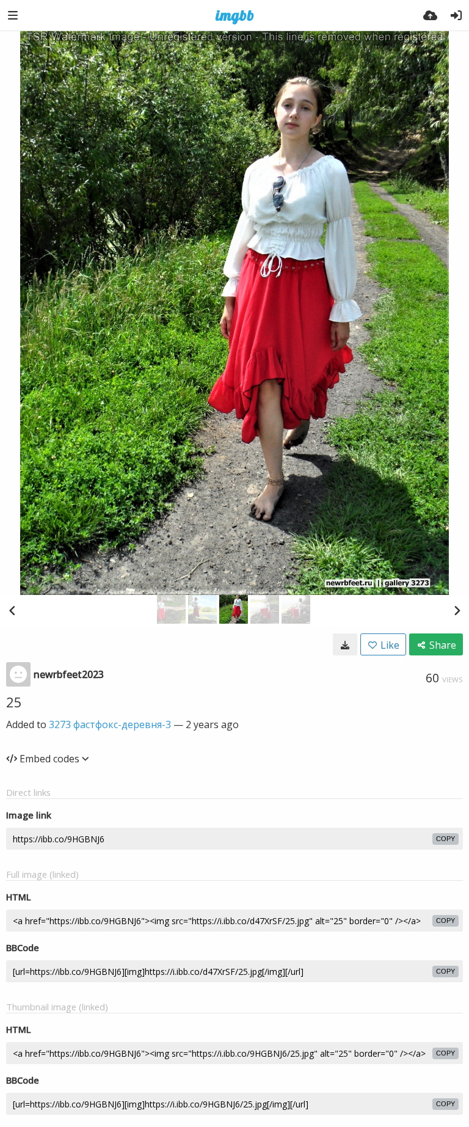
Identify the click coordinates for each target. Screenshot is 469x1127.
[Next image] (457, 610)
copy (445, 838)
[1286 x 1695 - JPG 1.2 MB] (345, 644)
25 (14, 702)
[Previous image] (12, 610)
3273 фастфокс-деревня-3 (110, 724)
